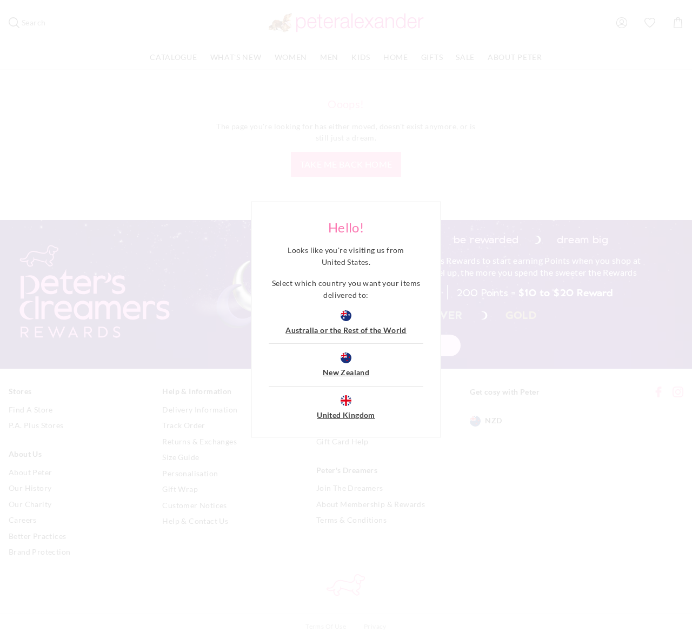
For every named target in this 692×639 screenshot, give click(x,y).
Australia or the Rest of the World (346, 330)
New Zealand (346, 372)
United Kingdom (346, 415)
